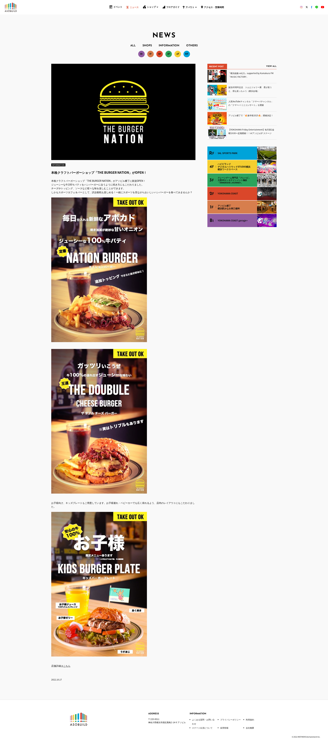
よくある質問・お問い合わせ (203, 721)
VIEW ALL (271, 66)
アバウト (190, 7)
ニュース (134, 7)
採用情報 (224, 727)
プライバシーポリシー (230, 719)
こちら (66, 665)
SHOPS (147, 45)
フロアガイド (173, 7)
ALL (133, 45)
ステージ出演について (202, 727)
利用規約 (250, 719)
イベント (117, 7)
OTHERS (192, 45)
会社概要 (250, 727)
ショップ (151, 7)
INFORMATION (169, 45)
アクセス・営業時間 (214, 7)
